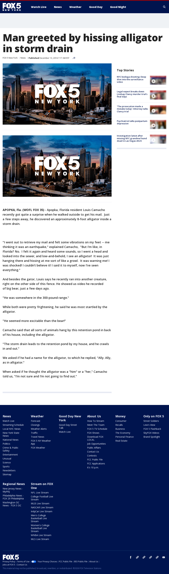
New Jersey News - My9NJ (13, 490)
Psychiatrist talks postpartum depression (132, 122)
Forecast (35, 420)
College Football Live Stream (42, 498)
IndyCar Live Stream (41, 511)
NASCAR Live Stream (42, 507)
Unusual (7, 458)
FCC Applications (96, 463)
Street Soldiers (151, 420)
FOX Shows (93, 432)
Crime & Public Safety (10, 449)
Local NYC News (11, 428)
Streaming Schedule (13, 424)
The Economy (122, 432)
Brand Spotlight (151, 436)
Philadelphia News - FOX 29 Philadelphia (13, 497)
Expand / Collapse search (164, 7)
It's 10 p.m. (93, 467)
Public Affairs (94, 447)
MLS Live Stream (40, 539)
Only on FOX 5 (153, 416)
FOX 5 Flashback (152, 428)
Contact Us (93, 451)
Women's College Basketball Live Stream (40, 528)
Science (7, 462)
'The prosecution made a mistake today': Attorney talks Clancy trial (132, 109)
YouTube (150, 557)
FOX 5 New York (10, 57)
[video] (158, 80)
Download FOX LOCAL (95, 438)
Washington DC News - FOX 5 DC (12, 504)
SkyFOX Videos (151, 432)
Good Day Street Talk (68, 426)
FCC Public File (95, 459)
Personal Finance (124, 436)
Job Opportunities (96, 443)
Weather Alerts (39, 428)
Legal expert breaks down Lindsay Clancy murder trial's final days (132, 94)
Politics (6, 443)
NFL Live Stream (40, 492)
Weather (37, 416)
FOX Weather (38, 447)
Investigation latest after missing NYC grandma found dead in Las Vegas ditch (132, 138)
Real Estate (121, 440)
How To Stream (95, 420)
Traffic (34, 432)
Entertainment (10, 454)
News (23, 57)
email (163, 557)
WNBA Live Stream (41, 535)
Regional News (14, 484)
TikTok (144, 557)
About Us (94, 416)
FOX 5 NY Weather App (41, 442)
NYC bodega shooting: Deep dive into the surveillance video (131, 79)
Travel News (37, 436)
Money (120, 416)
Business (120, 428)
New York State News (11, 434)
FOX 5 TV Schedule (97, 428)
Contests (92, 455)
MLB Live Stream (40, 503)
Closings (35, 424)
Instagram (137, 557)
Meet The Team (95, 424)
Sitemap (7, 474)
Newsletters (9, 470)
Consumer (120, 420)
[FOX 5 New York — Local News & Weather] (13, 7)
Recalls (119, 424)
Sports (6, 466)
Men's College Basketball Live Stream (39, 518)
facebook (130, 557)
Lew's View (149, 424)
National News (10, 439)
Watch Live (8, 420)
